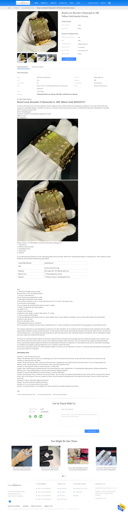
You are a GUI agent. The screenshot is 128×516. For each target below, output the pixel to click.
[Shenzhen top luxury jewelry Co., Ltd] (31, 417)
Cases (78, 3)
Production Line (81, 488)
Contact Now (69, 59)
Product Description (38, 67)
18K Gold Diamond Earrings (45, 499)
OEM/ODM (79, 492)
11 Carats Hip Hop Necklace (44, 394)
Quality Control (14, 506)
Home (36, 3)
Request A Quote (93, 3)
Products (44, 3)
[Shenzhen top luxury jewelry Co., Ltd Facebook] (11, 501)
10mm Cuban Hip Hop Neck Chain (26, 394)
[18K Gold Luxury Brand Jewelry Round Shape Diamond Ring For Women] (22, 456)
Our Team (63, 499)
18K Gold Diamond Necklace (45, 495)
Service (62, 495)
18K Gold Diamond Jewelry (45, 488)
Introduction (64, 488)
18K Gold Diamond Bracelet (45, 492)
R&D (77, 495)
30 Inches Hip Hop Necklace (60, 394)
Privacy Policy (36, 506)
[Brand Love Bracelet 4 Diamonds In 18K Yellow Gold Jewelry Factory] (22, 57)
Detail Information (22, 67)
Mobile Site (48, 506)
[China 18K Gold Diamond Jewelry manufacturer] (23, 3)
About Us (53, 3)
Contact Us (63, 3)
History (62, 492)
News (71, 3)
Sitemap (25, 506)
